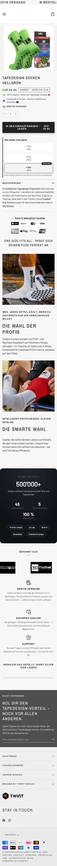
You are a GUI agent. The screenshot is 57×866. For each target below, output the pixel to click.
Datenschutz (17, 858)
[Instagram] (9, 820)
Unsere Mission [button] (12, 775)
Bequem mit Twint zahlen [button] (18, 784)
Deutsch (10, 835)
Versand (31, 855)
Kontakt (19, 855)
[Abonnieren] (52, 739)
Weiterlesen (8, 205)
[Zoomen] (10, 65)
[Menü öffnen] (7, 14)
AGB (4, 858)
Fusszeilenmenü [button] (12, 765)
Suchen (7, 855)
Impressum (45, 855)
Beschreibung (11, 183)
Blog (30, 858)
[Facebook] (3, 820)
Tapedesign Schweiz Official (23, 852)
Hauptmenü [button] (9, 756)
